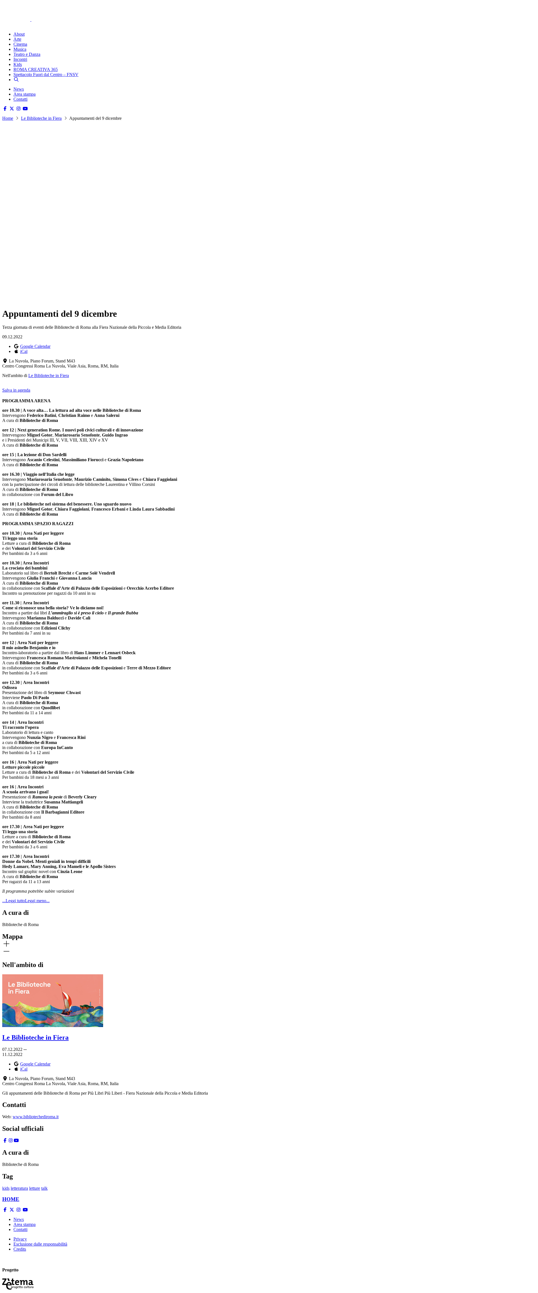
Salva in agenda (16, 390)
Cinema (20, 44)
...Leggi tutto (13, 900)
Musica (19, 49)
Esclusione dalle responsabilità (40, 1244)
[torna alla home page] (24, 11)
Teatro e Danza (26, 54)
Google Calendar (35, 346)
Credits (19, 1249)
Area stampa (24, 94)
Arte (17, 39)
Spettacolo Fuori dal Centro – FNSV (45, 74)
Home (7, 118)
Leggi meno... (37, 900)
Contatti (20, 99)
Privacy (20, 1239)
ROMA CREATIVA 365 (35, 69)
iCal (23, 351)
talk (44, 1188)
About (19, 34)
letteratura (19, 1188)
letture (34, 1188)
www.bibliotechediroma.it (36, 1116)
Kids (17, 64)
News (18, 89)
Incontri (20, 59)
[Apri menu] (5, 24)
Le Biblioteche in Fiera (41, 118)
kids (6, 1188)
